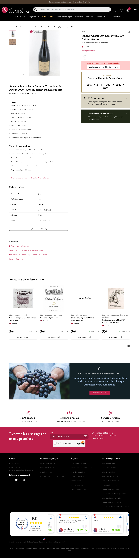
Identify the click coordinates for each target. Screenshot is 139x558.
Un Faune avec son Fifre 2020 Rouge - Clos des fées (113, 321)
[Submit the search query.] (35, 9)
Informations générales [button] (19, 246)
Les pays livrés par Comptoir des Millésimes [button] (28, 255)
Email (52, 433)
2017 (91, 85)
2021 (110, 85)
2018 (100, 85)
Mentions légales (54, 542)
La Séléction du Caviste (111, 481)
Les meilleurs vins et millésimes (52, 476)
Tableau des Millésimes (49, 463)
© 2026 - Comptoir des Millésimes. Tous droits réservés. (28, 542)
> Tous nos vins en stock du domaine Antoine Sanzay (29, 178)
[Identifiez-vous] (121, 10)
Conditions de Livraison (80, 463)
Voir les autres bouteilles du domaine (104, 67)
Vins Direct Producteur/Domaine (114, 494)
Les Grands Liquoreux (110, 485)
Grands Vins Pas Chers (110, 489)
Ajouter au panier (23, 337)
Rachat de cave (77, 481)
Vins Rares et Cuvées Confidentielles (116, 507)
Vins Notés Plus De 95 (110, 468)
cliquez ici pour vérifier (88, 539)
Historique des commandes (81, 468)
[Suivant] (128, 346)
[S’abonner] (85, 436)
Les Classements (46, 472)
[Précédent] (124, 346)
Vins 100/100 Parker (109, 463)
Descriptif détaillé (88, 51)
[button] (28, 417)
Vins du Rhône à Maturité (111, 498)
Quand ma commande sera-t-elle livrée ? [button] (27, 250)
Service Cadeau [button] (16, 259)
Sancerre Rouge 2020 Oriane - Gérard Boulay (83, 319)
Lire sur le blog (97, 439)
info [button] (88, 2)
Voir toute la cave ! (100, 393)
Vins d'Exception (108, 472)
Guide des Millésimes (48, 468)
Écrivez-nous (14, 463)
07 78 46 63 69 (14, 468)
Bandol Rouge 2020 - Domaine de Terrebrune (22, 319)
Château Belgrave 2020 (49, 317)
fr (135, 10)
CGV (63, 542)
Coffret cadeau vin (78, 476)
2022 (120, 85)
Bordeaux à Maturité (110, 476)
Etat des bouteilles (78, 472)
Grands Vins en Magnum (111, 502)
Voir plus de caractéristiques (38, 229)
